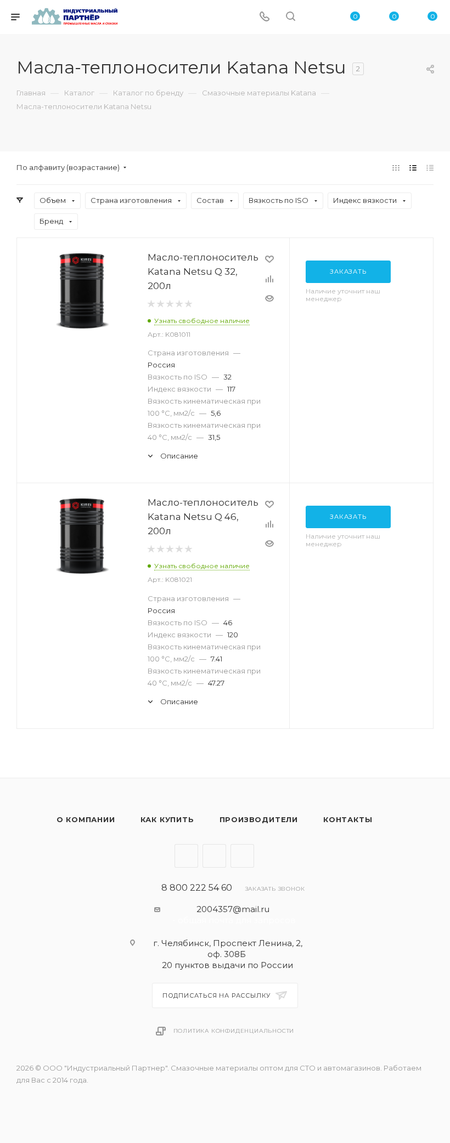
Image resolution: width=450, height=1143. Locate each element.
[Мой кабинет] (317, 17)
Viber (214, 856)
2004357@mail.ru (232, 909)
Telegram (186, 856)
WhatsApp (242, 856)
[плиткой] (396, 168)
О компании (86, 819)
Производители (259, 819)
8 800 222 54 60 (196, 888)
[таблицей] (430, 168)
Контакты (347, 819)
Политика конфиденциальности (234, 1030)
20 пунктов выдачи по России (227, 965)
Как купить (167, 819)
